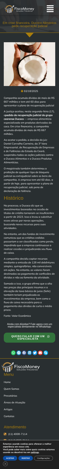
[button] (13, 352)
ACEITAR (10, 458)
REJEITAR (26, 458)
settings (35, 452)
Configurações (43, 458)
